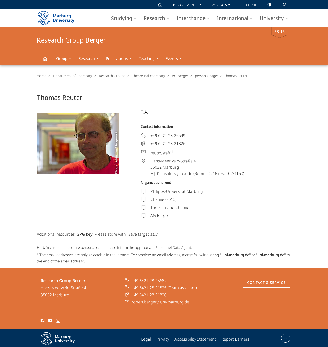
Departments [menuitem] (186, 5)
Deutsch (248, 5)
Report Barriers (235, 339)
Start (160, 4)
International (232, 18)
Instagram (58, 321)
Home (41, 75)
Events (172, 58)
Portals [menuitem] (219, 5)
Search (284, 4)
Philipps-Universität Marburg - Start (65, 16)
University (272, 18)
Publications (117, 58)
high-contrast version (269, 4)
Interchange (191, 18)
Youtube (49, 321)
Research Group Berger (45, 58)
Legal (146, 339)
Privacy (162, 339)
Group (61, 58)
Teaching (147, 58)
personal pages (206, 75)
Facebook (42, 321)
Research (154, 18)
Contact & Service (266, 282)
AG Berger (180, 75)
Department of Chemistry (72, 75)
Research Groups (112, 75)
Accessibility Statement (195, 339)
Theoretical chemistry (148, 75)
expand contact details (285, 338)
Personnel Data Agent (173, 247)
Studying (121, 18)
